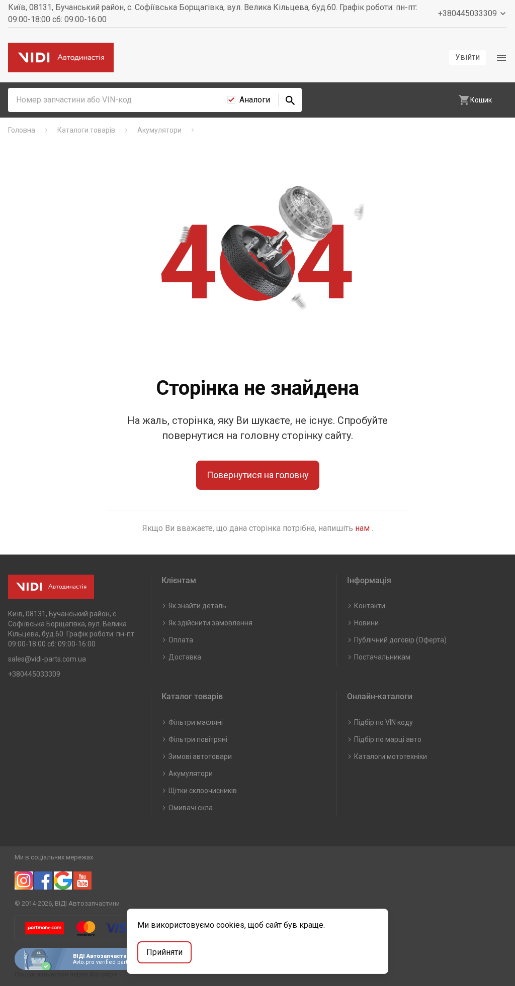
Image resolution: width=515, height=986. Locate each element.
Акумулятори (190, 774)
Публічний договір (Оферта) (400, 640)
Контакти (369, 606)
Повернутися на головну (258, 475)
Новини (366, 623)
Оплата (180, 640)
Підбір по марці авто (387, 739)
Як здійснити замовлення (210, 623)
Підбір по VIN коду (383, 722)
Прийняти (164, 952)
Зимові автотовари (200, 756)
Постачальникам (382, 657)
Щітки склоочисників (202, 791)
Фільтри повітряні (197, 739)
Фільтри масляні (195, 722)
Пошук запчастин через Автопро (66, 974)
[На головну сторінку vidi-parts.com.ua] (61, 57)
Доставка (184, 657)
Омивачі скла (190, 808)
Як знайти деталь (197, 606)
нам (363, 528)
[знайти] (290, 100)
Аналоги (254, 99)
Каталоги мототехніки (390, 756)
